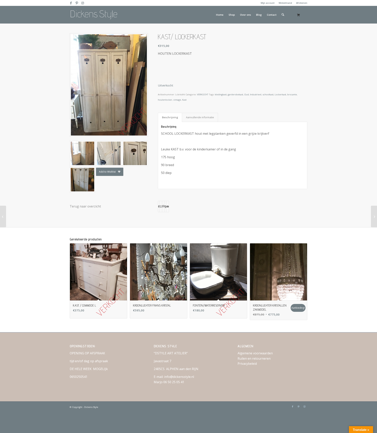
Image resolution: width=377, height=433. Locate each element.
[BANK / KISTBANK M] (3, 216)
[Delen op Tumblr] (165, 206)
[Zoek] (283, 15)
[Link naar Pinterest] (77, 3)
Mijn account (268, 2)
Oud (246, 94)
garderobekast (235, 94)
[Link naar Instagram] (83, 3)
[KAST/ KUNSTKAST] (374, 216)
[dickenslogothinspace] (95, 15)
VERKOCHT (202, 94)
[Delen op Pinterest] (163, 206)
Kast (184, 99)
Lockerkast (280, 94)
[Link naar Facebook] (71, 3)
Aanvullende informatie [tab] (200, 117)
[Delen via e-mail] (167, 206)
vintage (177, 99)
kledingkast (221, 94)
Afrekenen (301, 2)
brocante (292, 94)
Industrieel (255, 94)
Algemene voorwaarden (255, 353)
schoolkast (268, 94)
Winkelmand (285, 2)
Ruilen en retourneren (254, 358)
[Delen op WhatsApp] (161, 206)
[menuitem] (268, 3)
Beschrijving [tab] (170, 117)
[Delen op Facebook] (158, 206)
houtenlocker (165, 99)
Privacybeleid (247, 363)
